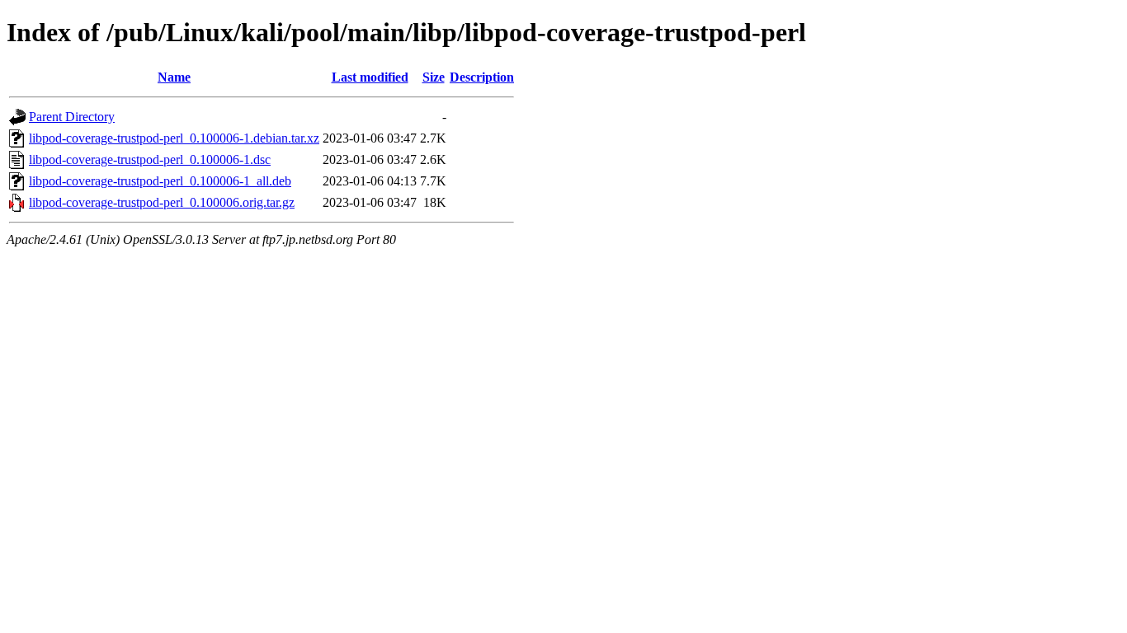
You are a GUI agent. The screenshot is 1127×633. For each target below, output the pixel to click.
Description (482, 77)
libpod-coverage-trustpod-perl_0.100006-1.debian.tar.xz (174, 138)
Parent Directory (72, 117)
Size (433, 77)
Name (174, 77)
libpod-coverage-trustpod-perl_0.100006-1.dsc (150, 159)
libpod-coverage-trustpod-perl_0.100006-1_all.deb (160, 181)
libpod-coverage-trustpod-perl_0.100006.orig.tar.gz (162, 202)
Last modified (370, 77)
